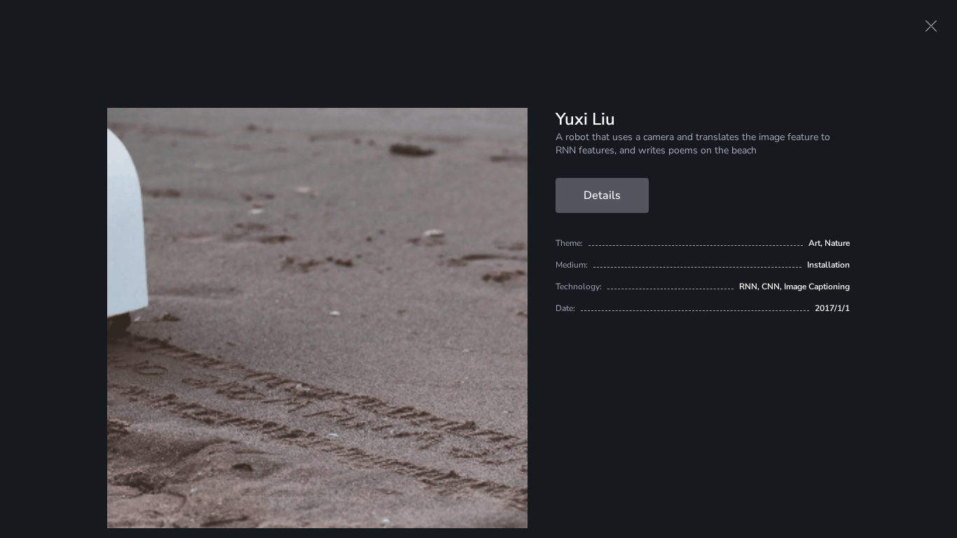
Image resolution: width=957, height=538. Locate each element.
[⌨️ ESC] (931, 26)
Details (602, 195)
